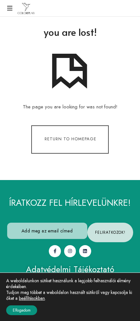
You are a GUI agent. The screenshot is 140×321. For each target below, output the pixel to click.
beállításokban (32, 298)
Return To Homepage (70, 139)
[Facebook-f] (55, 251)
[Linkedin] (85, 251)
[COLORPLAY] (26, 8)
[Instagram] (70, 251)
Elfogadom (22, 310)
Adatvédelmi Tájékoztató (70, 269)
